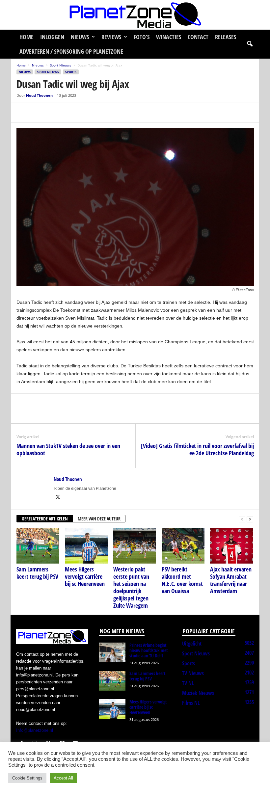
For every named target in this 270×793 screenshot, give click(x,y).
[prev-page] (242, 518)
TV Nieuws (193, 673)
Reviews (111, 37)
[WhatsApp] (53, 112)
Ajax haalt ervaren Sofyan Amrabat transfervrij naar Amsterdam (231, 580)
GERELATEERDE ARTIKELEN (45, 518)
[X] (38, 112)
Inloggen (52, 37)
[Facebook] (23, 112)
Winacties (168, 37)
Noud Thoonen (39, 95)
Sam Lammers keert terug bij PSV (37, 572)
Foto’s (141, 37)
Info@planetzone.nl (34, 730)
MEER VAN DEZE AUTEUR (99, 518)
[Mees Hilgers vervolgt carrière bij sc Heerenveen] (86, 546)
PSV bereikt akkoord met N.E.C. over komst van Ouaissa (182, 580)
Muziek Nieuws (198, 693)
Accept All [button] (63, 778)
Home (26, 37)
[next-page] (250, 518)
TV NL (188, 683)
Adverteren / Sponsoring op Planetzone (71, 51)
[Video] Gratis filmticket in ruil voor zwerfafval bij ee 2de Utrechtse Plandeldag (197, 449)
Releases (225, 37)
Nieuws (80, 37)
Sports (70, 72)
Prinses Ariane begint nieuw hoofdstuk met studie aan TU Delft (148, 650)
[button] (249, 44)
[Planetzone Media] (135, 15)
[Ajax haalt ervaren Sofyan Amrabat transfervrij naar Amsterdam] (231, 546)
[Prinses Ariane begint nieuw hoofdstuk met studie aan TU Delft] (112, 652)
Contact (198, 37)
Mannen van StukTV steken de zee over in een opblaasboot (68, 449)
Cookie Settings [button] (27, 778)
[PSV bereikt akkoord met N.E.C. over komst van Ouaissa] (183, 546)
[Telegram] (68, 112)
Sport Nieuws (60, 65)
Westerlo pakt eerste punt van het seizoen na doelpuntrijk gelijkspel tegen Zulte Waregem (131, 587)
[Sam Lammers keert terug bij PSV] (37, 546)
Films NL (191, 702)
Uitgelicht (192, 643)
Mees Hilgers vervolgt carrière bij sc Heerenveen (85, 576)
